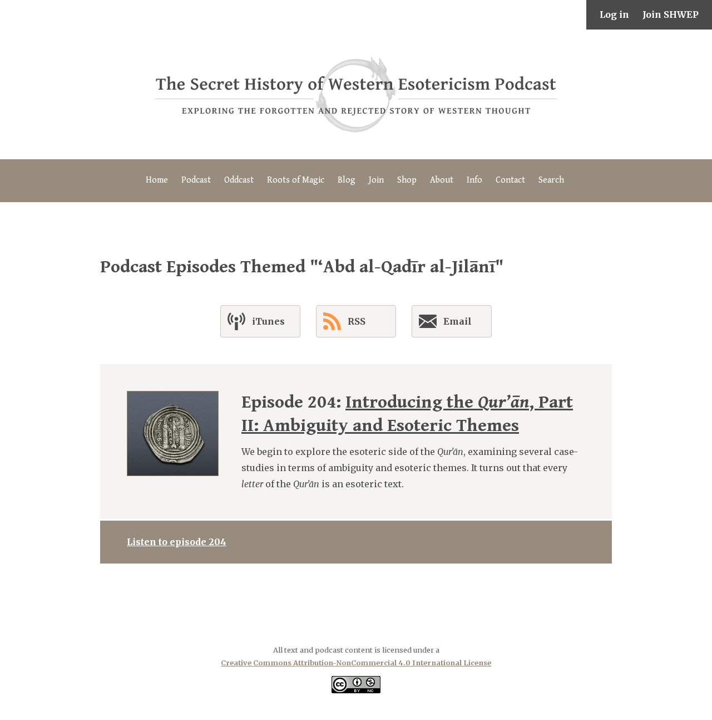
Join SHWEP (670, 14)
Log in (614, 14)
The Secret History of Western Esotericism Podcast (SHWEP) (356, 94)
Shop (407, 180)
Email (457, 321)
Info (474, 180)
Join (376, 180)
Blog (346, 180)
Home (157, 180)
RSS (356, 321)
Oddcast (239, 180)
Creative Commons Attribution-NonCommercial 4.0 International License (356, 662)
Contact (510, 180)
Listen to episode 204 (176, 541)
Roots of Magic (295, 180)
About (441, 180)
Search (551, 180)
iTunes (268, 321)
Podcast (196, 180)
